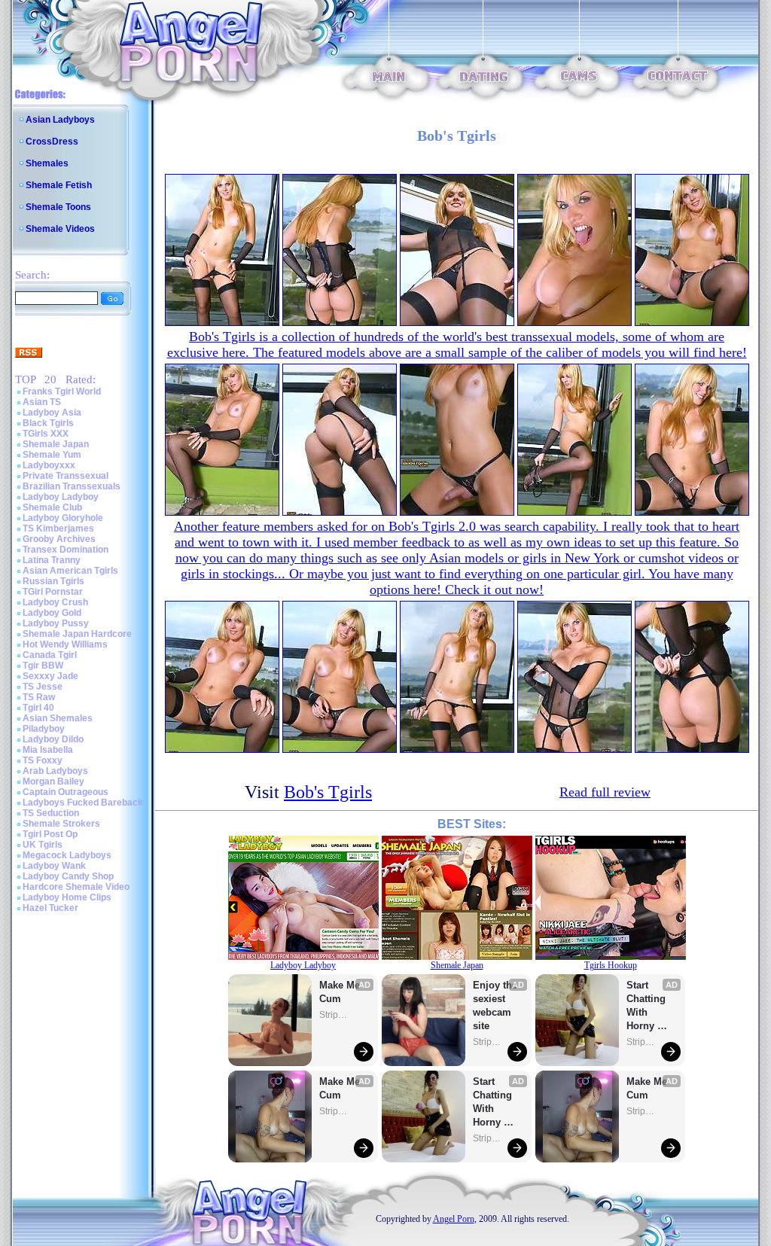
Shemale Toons (58, 207)
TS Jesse (42, 686)
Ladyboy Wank (54, 866)
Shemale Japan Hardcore (77, 634)
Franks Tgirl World (62, 391)
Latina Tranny (52, 560)
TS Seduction (51, 813)
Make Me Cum (341, 991)
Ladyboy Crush (55, 602)
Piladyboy (44, 729)
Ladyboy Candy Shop (68, 876)
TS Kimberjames (58, 528)
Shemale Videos (60, 229)
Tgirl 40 (38, 707)
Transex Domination (65, 549)
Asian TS (42, 402)
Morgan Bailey (53, 781)
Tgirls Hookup (610, 965)
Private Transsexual (65, 476)
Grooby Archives (59, 539)
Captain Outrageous (65, 792)
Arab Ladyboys (55, 771)
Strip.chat (334, 1015)
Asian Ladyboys (60, 119)
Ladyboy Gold (52, 613)
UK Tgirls (42, 844)
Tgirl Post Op (50, 834)
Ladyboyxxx (49, 465)
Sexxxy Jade (50, 676)
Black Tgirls (48, 423)
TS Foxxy (42, 760)
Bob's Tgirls (328, 792)
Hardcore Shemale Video (76, 887)
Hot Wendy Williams (65, 644)
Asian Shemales (58, 718)
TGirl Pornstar (53, 591)
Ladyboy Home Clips (67, 897)
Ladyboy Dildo (53, 739)
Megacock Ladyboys (67, 855)
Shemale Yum (52, 454)
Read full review (605, 792)
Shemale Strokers (61, 823)
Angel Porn (453, 1219)
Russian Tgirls (53, 581)
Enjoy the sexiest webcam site (495, 1005)
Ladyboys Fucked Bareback (83, 802)
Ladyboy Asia (52, 412)
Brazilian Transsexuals (71, 486)
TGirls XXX (46, 433)
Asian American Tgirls (70, 570)
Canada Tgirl (50, 655)
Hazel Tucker (50, 908)
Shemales (47, 163)
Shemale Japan (56, 444)
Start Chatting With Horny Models (494, 1102)
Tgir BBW (43, 665)
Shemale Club (52, 507)
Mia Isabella (48, 750)
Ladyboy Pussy (56, 623)
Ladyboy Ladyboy (61, 497)
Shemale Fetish (59, 185)
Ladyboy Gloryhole (63, 518)
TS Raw (39, 697)
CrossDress (52, 141)
